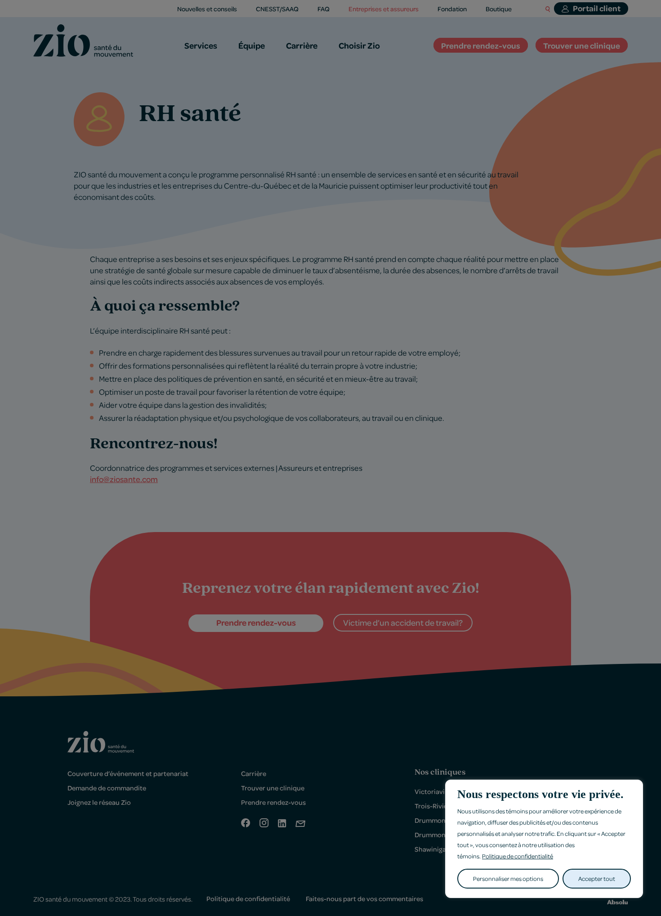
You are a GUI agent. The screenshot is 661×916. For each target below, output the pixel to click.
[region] (544, 839)
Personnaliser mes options (508, 878)
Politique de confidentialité (517, 856)
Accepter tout (596, 878)
